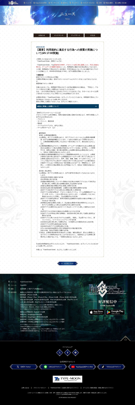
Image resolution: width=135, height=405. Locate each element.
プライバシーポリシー (40, 388)
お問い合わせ (25, 388)
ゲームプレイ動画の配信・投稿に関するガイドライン (98, 388)
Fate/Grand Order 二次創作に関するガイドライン (65, 388)
